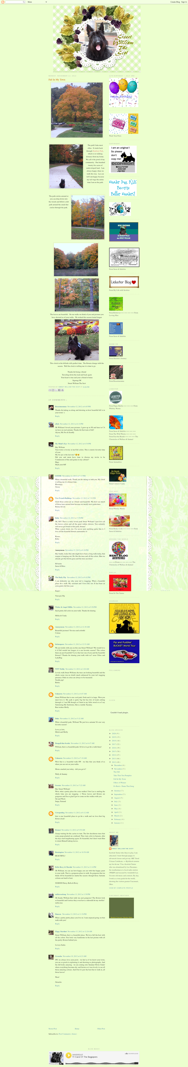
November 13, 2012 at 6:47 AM (82, 743)
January (117, 823)
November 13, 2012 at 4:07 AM (75, 693)
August (117, 798)
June (116, 805)
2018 (114, 740)
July (116, 801)
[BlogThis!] (53, 390)
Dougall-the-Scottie (62, 743)
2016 (114, 748)
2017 (114, 744)
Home (77, 1028)
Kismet (58, 829)
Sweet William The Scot (69, 387)
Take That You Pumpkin (123, 775)
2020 (114, 733)
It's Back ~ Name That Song (124, 786)
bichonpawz (59, 644)
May (116, 808)
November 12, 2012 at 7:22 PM (84, 498)
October (117, 790)
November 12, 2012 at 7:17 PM (74, 476)
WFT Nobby (60, 669)
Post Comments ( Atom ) (68, 1034)
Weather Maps (127, 917)
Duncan (58, 914)
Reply (57, 416)
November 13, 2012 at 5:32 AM (72, 718)
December (118, 765)
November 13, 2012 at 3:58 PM (78, 894)
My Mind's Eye (61, 443)
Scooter (58, 785)
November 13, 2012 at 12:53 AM (77, 644)
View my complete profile (121, 888)
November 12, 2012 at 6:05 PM (79, 406)
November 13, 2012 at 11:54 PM (74, 914)
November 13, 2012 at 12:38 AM (77, 627)
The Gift (117, 772)
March (116, 815)
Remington (59, 852)
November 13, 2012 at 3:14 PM (84, 867)
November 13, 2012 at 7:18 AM (75, 758)
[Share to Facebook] (59, 390)
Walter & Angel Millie (64, 607)
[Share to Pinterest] (62, 390)
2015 (114, 751)
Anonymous (59, 626)
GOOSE (58, 475)
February (117, 819)
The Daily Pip (60, 577)
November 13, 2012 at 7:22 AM (73, 785)
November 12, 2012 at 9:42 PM (78, 577)
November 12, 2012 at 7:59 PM (71, 518)
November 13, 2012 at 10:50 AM (77, 852)
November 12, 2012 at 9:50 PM (85, 607)
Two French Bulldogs (63, 498)
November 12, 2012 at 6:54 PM (79, 443)
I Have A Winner (120, 782)
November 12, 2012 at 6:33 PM (71, 424)
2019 (114, 737)
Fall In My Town (120, 779)
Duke (57, 718)
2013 (114, 758)
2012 (114, 762)
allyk (57, 423)
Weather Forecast (116, 917)
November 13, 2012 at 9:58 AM (73, 830)
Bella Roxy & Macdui (63, 867)
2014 (114, 755)
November (118, 769)
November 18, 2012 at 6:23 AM (74, 956)
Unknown (58, 693)
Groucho (58, 956)
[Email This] (49, 390)
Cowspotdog (60, 812)
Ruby (57, 518)
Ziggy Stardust (61, 931)
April (116, 812)
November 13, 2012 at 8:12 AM (77, 812)
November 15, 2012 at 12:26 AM (80, 931)
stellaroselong (60, 894)
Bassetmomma (61, 406)
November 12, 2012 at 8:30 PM (76, 550)
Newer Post (53, 1028)
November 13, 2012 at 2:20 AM (77, 669)
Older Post (101, 1028)
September (118, 794)
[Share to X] (56, 390)
